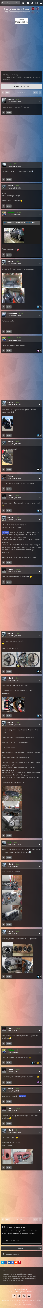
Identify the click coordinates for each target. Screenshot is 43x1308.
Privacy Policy (20, 1292)
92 (16, 164)
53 (18, 186)
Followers (20, 1248)
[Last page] (40, 92)
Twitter (19, 1296)
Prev (7, 92)
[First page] (3, 92)
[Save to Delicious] (12, 1262)
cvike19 (7, 77)
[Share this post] (39, 102)
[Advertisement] (21, 47)
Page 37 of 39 (21, 93)
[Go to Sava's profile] (4, 165)
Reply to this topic (22, 86)
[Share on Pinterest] (19, 1262)
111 (18, 99)
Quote (9, 112)
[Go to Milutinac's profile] (4, 214)
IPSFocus (26, 1289)
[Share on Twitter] (2, 1262)
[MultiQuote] (3, 112)
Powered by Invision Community (21, 1305)
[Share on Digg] (9, 1262)
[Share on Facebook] (5, 1262)
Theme (11, 1292)
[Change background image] (36, 3)
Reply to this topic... (13, 1240)
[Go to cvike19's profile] (4, 187)
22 (40, 1248)
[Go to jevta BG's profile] (4, 100)
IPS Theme (17, 1289)
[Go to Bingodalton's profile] (4, 314)
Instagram (24, 1296)
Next (35, 92)
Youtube (29, 1296)
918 (21, 313)
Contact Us (30, 1292)
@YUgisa (5, 532)
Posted (14, 102)
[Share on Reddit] (16, 1262)
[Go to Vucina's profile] (4, 477)
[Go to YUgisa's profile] (4, 496)
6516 (19, 212)
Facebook (14, 1296)
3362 (18, 495)
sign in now (12, 1233)
